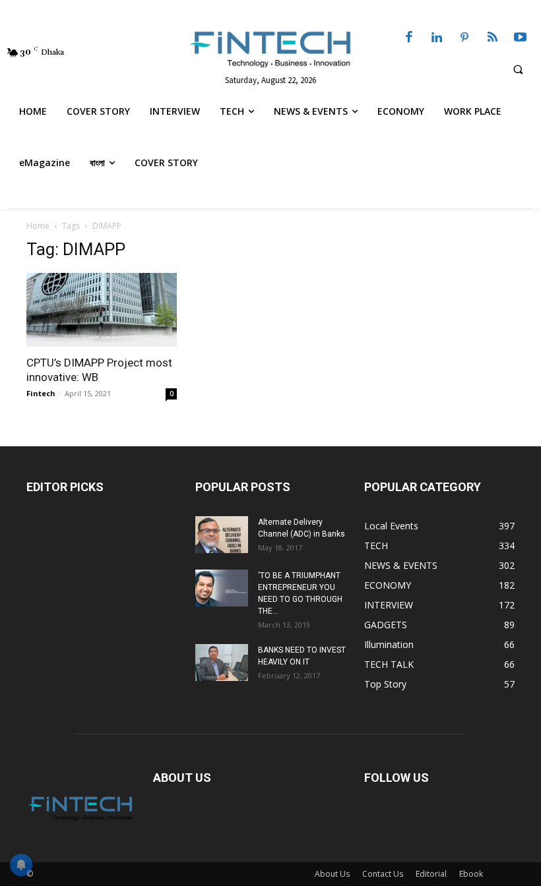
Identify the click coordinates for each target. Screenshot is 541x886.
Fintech (40, 393)
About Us (332, 873)
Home (37, 225)
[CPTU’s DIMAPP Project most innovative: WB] (101, 310)
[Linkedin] (436, 38)
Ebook (471, 873)
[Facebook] (409, 38)
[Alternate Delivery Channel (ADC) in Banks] (221, 534)
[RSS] (492, 38)
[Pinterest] (464, 38)
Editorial (431, 873)
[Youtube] (520, 38)
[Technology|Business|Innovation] (270, 48)
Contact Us (382, 873)
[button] (517, 69)
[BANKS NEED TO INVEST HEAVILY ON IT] (221, 662)
